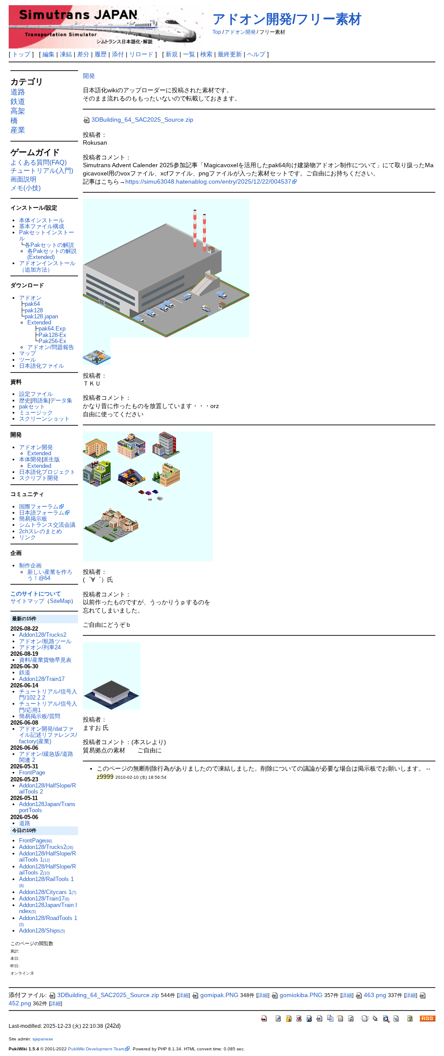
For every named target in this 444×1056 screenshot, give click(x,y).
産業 (17, 130)
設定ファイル (36, 394)
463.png (375, 994)
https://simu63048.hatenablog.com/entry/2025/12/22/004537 (208, 181)
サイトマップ (27, 601)
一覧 (189, 54)
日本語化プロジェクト (47, 472)
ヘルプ (256, 54)
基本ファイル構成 (41, 226)
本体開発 (30, 459)
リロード (141, 54)
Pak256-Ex (52, 341)
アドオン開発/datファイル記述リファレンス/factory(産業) (48, 735)
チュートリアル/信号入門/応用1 (48, 706)
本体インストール (41, 220)
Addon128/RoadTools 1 (48, 921)
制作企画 (30, 565)
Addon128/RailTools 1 (46, 882)
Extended (39, 322)
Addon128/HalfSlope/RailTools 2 (47, 788)
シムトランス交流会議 (47, 525)
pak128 (34, 310)
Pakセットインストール (46, 235)
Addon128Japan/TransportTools (47, 807)
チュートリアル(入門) (41, 170)
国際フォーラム (39, 506)
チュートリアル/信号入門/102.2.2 (48, 694)
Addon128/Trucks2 (42, 635)
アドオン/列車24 (40, 647)
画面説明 (23, 179)
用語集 (40, 400)
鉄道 (17, 101)
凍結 (66, 54)
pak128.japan (41, 316)
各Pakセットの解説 (49, 245)
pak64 (32, 304)
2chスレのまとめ (40, 531)
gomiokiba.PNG (301, 994)
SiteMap (60, 601)
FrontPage (32, 772)
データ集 (61, 400)
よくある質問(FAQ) (38, 162)
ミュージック (36, 412)
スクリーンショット (44, 418)
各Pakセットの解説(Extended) (52, 254)
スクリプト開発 (39, 478)
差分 (83, 54)
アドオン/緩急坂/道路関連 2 (46, 757)
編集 (48, 54)
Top (216, 32)
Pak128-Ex (52, 335)
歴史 (24, 400)
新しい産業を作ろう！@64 (49, 575)
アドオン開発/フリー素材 (287, 19)
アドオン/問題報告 (50, 347)
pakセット (32, 406)
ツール (27, 359)
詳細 (183, 995)
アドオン (30, 298)
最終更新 (230, 54)
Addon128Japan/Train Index (48, 908)
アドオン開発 (240, 32)
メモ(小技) (25, 187)
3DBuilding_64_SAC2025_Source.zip (142, 119)
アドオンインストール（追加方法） (47, 266)
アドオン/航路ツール (45, 641)
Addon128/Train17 (42, 679)
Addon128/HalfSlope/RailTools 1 (47, 856)
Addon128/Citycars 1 (47, 892)
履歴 (101, 54)
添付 (118, 54)
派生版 (51, 459)
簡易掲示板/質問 (39, 716)
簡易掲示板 (33, 518)
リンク (27, 537)
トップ (21, 54)
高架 (17, 111)
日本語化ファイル (41, 366)
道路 (17, 92)
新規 (172, 54)
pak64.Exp (52, 328)
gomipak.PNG (219, 994)
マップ (27, 353)
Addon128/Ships (42, 930)
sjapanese (43, 1039)
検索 (206, 54)
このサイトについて (35, 593)
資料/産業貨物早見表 (45, 660)
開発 (89, 75)
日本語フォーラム (41, 512)
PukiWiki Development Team (96, 1048)
